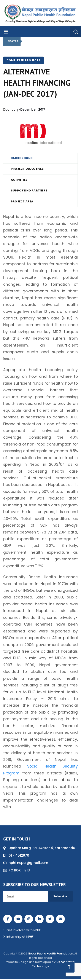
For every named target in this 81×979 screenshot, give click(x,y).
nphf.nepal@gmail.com (28, 862)
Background (22, 158)
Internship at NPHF (19, 936)
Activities (19, 180)
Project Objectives (27, 169)
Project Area (22, 201)
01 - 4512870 (19, 855)
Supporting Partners (29, 190)
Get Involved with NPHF (23, 930)
